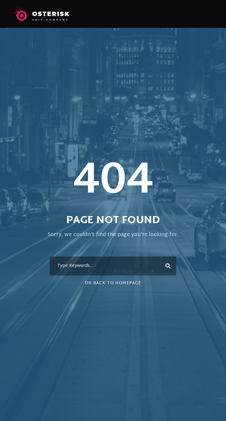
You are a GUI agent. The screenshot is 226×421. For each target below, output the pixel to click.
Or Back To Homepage (113, 283)
